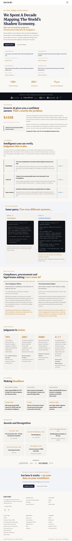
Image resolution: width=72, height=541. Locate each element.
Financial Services (8, 528)
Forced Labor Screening (10, 524)
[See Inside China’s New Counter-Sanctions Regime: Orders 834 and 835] (54, 56)
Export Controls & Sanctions (11, 526)
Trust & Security (52, 528)
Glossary (28, 528)
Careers (50, 522)
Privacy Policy (51, 539)
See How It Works (21, 44)
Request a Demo (9, 44)
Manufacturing (7, 530)
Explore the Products (42, 486)
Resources (28, 518)
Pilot (49, 502)
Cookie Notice (65, 539)
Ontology (28, 502)
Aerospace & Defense (9, 532)
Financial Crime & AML (9, 520)
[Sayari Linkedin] (5, 510)
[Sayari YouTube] (8, 510)
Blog (27, 526)
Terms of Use (58, 539)
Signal (50, 500)
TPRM (5, 518)
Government (7, 534)
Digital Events (29, 524)
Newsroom (51, 520)
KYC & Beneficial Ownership (11, 522)
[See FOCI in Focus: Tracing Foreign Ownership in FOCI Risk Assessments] (54, 70)
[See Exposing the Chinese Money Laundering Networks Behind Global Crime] (21, 70)
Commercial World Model (32, 500)
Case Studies (29, 520)
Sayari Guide (51, 504)
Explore (60, 165)
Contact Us (51, 524)
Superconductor (30, 504)
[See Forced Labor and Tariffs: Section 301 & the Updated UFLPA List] (21, 56)
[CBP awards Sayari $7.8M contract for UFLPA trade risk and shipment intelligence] (14, 405)
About (49, 518)
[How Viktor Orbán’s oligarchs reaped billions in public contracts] (58, 405)
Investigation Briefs (31, 522)
